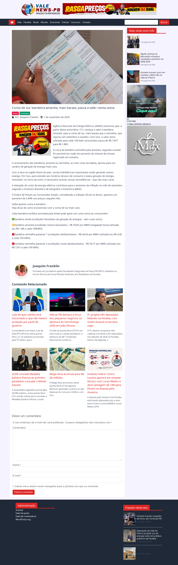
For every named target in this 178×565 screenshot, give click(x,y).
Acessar (19, 510)
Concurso (75, 22)
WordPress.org (23, 519)
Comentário (19, 427)
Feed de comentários (26, 516)
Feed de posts (22, 513)
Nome (17, 465)
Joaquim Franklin (29, 117)
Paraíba (27, 22)
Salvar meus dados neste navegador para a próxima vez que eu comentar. (57, 486)
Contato (86, 22)
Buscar (164, 22)
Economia (55, 22)
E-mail (17, 475)
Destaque (25, 113)
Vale (19, 22)
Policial (65, 22)
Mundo (44, 22)
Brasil (36, 22)
